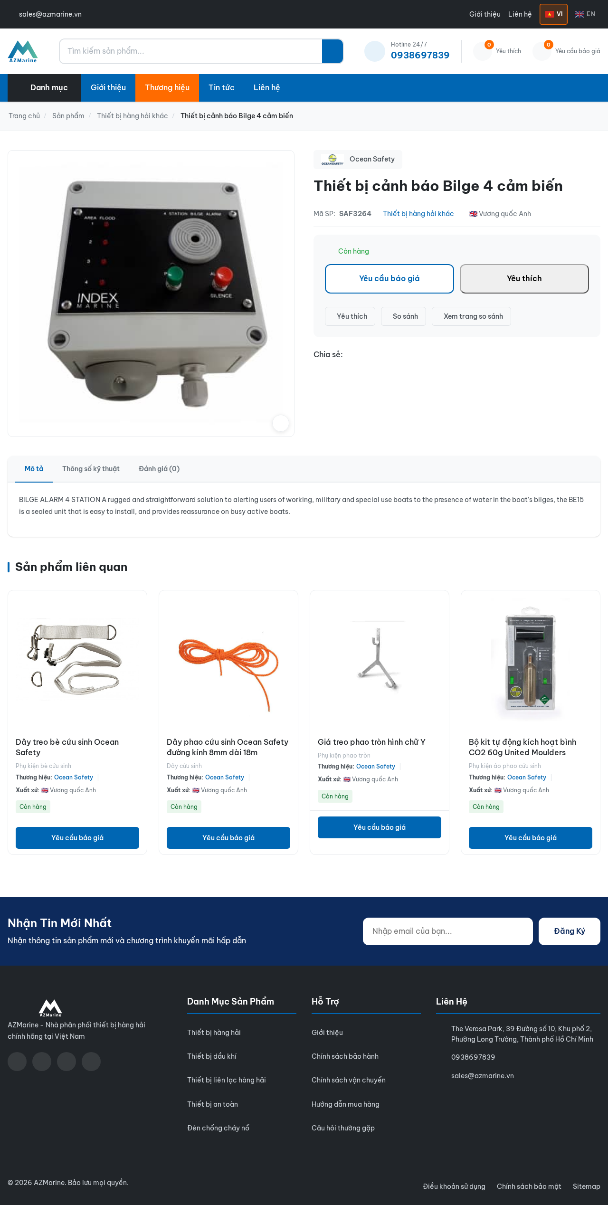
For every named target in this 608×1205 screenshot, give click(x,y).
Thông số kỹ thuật (91, 469)
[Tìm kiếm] (332, 51)
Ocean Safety (73, 777)
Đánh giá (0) (159, 469)
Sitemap (586, 1186)
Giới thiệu (485, 14)
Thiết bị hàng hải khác (418, 213)
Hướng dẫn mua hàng (346, 1104)
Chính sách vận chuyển (349, 1080)
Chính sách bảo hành (345, 1056)
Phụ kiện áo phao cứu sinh (505, 765)
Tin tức (222, 87)
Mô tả (34, 469)
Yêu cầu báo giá (389, 278)
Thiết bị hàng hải (214, 1032)
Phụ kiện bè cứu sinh (43, 765)
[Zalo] (66, 1061)
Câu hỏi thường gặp (343, 1128)
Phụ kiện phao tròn (344, 755)
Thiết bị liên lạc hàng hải (226, 1080)
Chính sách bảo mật (529, 1186)
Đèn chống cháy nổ (218, 1128)
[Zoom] (280, 423)
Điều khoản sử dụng (454, 1186)
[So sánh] (137, 625)
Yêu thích (524, 278)
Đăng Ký (569, 931)
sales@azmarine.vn (50, 14)
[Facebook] (17, 1061)
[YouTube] (41, 1061)
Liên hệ (520, 14)
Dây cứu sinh (184, 765)
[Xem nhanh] (137, 604)
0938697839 (473, 1057)
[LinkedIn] (91, 1061)
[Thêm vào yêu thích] (137, 667)
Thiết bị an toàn (212, 1104)
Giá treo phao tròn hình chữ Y (372, 742)
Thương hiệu (167, 87)
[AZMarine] (23, 51)
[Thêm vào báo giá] (137, 646)
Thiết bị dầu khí (212, 1056)
